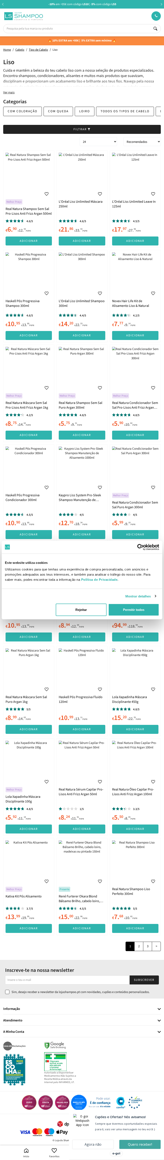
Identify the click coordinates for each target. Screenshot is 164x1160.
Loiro (84, 111)
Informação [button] (11, 1009)
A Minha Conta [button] (13, 1032)
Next (161, 4)
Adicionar (29, 241)
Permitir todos (133, 610)
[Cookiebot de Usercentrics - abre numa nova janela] (140, 547)
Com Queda (58, 111)
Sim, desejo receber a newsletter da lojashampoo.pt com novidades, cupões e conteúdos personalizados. (81, 992)
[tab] (82, 1009)
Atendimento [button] (12, 1021)
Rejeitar (81, 610)
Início (26, 1156)
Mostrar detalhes (138, 596)
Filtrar (80, 129)
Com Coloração (22, 111)
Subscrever (144, 980)
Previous (2, 4)
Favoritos (54, 1156)
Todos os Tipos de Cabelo (125, 111)
